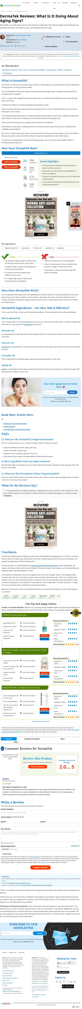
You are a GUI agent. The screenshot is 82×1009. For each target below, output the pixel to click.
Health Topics (26, 3)
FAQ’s (60, 70)
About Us (4, 952)
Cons (26, 70)
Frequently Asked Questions (9, 978)
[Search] (79, 6)
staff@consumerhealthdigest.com (11, 991)
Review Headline (7, 809)
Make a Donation (63, 972)
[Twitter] (67, 981)
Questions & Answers (32, 739)
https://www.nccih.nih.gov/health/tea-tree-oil (19, 883)
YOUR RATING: (6, 817)
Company (72, 3)
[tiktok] (74, 981)
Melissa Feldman (21, 40)
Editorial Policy (12, 952)
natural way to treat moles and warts (44, 565)
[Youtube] (60, 981)
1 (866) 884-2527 (18, 993)
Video (16, 742)
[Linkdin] (71, 981)
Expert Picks (55, 5)
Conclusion (7, 73)
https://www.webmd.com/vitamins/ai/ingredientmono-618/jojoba (36, 885)
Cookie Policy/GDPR (7, 983)
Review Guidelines (35, 857)
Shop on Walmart (11, 167)
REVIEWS (64, 3)
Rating (14, 70)
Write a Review (51, 46)
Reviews (67, 70)
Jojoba (4, 369)
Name (3, 822)
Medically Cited (8, 46)
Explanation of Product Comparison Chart (41, 721)
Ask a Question (72, 41)
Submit (72, 392)
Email (43, 822)
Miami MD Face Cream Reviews (15, 423)
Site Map (4, 985)
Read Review (44, 639)
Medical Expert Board (8, 971)
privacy (56, 401)
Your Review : (6, 829)
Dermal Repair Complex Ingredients (17, 429)
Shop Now (44, 636)
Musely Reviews (9, 426)
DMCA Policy (21, 952)
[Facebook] (56, 981)
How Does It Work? (37, 70)
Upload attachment (8, 846)
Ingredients (52, 70)
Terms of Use (41, 862)
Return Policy (5, 980)
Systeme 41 (28, 324)
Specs (68, 37)
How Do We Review (7, 973)
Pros (20, 70)
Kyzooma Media (41, 1004)
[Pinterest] (64, 981)
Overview (6, 70)
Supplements (45, 3)
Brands (36, 3)
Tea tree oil (6, 347)
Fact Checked (21, 46)
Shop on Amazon (11, 162)
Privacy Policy (38, 990)
